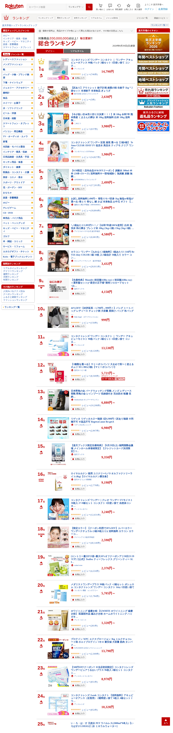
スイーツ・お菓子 (11, 103)
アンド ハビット (80, 620)
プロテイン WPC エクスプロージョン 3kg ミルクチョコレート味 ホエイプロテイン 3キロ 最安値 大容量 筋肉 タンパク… (101, 642)
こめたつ (77, 123)
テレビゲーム (9, 208)
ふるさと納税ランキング (15, 297)
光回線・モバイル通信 (14, 146)
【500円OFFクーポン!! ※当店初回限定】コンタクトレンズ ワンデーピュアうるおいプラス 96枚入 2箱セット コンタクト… (102, 670)
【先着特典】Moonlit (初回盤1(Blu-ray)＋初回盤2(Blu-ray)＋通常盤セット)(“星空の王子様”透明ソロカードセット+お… (101, 283)
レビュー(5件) (88, 99)
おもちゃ (7, 192)
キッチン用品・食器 (13, 162)
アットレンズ (79, 69)
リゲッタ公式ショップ (82, 425)
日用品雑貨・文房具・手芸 (16, 157)
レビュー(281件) (90, 625)
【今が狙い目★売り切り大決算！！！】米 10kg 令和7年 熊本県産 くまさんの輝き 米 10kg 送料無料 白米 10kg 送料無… (102, 117)
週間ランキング (10, 274)
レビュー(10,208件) (91, 405)
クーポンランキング (13, 294)
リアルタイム (96, 18)
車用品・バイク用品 (13, 218)
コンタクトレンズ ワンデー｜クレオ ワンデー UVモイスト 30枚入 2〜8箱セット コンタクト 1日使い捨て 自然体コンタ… (102, 503)
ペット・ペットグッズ (14, 223)
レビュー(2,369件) (90, 654)
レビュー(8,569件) (90, 376)
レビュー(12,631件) (91, 515)
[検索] (89, 7)
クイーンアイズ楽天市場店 (84, 537)
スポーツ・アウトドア (14, 182)
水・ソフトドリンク (13, 108)
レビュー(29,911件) (91, 266)
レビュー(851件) (90, 682)
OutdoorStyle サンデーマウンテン (86, 400)
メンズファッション (13, 64)
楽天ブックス (79, 289)
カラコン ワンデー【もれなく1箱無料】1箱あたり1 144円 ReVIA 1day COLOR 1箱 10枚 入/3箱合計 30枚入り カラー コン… (102, 254)
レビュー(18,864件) (91, 210)
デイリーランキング (13, 271)
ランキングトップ (45, 18)
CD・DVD (8, 213)
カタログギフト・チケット (16, 251)
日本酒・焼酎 (9, 118)
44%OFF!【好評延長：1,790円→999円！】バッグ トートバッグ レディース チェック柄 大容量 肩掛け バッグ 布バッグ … (102, 311)
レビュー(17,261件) (91, 185)
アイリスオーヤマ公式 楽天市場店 (87, 231)
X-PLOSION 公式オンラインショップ (88, 648)
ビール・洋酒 (9, 113)
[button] (110, 7)
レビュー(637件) (90, 129)
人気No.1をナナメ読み (14, 291)
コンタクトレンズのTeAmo (84, 151)
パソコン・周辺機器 (13, 131)
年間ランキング (10, 280)
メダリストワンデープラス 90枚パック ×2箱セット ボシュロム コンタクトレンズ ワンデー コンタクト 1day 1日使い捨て (102, 585)
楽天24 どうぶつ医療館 (83, 479)
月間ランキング (10, 277)
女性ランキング (80, 18)
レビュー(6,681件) (90, 237)
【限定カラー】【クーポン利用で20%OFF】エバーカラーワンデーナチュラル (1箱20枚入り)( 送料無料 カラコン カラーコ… (102, 531)
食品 (5, 98)
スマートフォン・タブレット (17, 47)
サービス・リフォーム (14, 246)
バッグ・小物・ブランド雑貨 (16, 76)
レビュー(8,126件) (90, 351)
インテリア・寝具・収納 (15, 38)
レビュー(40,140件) (91, 543)
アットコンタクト (81, 509)
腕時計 (6, 92)
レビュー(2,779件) (90, 485)
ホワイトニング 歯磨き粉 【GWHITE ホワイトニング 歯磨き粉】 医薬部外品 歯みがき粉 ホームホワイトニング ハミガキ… (102, 614)
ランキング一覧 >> (159, 25)
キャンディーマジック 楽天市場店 (87, 261)
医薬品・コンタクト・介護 (16, 172)
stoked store (78, 565)
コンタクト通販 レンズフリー (86, 590)
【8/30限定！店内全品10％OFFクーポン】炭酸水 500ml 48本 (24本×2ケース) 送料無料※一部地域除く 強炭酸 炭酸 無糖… (101, 173)
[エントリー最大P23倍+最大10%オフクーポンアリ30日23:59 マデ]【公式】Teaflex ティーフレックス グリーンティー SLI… (102, 559)
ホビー (6, 35)
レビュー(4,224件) (90, 571)
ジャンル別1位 (112, 18)
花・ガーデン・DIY (12, 187)
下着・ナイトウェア (13, 82)
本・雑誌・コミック (13, 241)
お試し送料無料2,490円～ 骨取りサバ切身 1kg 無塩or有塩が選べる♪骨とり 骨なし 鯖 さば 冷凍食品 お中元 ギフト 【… (102, 200)
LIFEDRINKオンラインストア (85, 179)
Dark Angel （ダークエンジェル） (86, 317)
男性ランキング (63, 18)
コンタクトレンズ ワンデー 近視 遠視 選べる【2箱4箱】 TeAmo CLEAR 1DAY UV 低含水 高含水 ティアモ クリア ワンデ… (102, 145)
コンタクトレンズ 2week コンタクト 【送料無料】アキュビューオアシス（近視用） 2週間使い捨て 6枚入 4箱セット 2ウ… (102, 698)
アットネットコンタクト (83, 676)
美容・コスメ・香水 (13, 177)
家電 (5, 141)
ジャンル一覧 (142, 18)
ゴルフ (6, 236)
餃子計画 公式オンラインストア (86, 94)
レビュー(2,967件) (90, 430)
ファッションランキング (15, 300)
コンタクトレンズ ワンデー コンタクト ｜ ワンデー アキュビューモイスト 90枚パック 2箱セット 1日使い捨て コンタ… (102, 339)
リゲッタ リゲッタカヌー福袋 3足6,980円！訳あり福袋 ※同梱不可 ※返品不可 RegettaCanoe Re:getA (102, 420)
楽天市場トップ (9, 25)
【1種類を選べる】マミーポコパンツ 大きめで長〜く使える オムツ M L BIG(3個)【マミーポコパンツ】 (102, 365)
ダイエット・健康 (11, 167)
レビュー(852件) (90, 710)
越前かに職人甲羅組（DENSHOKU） (88, 205)
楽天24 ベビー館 (80, 370)
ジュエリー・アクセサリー (16, 87)
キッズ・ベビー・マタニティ (17, 41)
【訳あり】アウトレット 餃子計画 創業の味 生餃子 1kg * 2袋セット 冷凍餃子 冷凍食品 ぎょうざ (102, 89)
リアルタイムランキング (15, 268)
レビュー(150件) (90, 323)
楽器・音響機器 (10, 44)
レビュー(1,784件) (90, 596)
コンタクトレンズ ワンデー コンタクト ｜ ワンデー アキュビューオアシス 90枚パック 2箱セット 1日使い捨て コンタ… (102, 62)
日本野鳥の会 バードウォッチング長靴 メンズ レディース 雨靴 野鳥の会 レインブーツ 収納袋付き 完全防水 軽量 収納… (101, 393)
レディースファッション (15, 59)
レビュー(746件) (90, 74)
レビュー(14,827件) (91, 157)
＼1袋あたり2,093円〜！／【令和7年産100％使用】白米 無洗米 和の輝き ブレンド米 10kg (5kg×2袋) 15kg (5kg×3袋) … (102, 226)
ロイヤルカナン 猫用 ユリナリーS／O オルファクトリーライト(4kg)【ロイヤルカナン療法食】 (101, 475)
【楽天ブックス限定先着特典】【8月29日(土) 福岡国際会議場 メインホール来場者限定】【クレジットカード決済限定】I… (102, 448)
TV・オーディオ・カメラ (15, 136)
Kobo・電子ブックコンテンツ (17, 256)
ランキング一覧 (12, 307)
